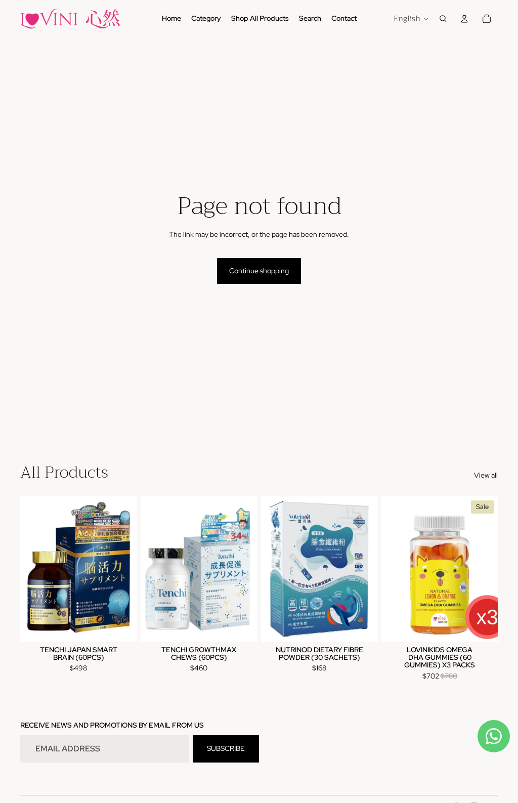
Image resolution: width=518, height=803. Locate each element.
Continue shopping (259, 270)
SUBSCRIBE (226, 748)
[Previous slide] (389, 569)
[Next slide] (490, 569)
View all (486, 475)
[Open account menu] (464, 19)
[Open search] (443, 19)
